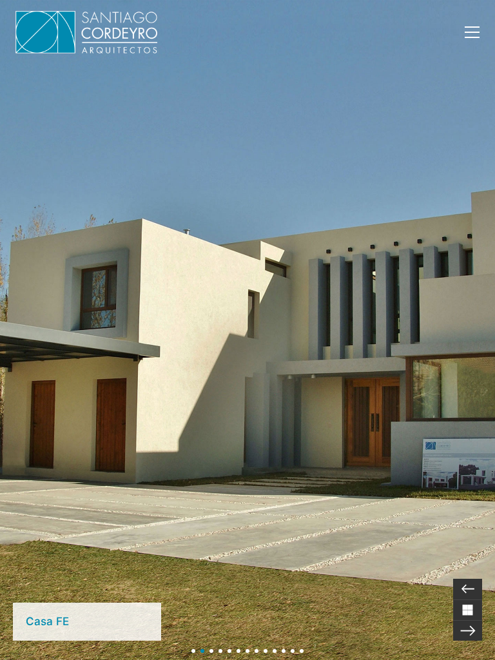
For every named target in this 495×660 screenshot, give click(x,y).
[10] (274, 651)
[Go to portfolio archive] (467, 609)
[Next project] (467, 630)
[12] (292, 651)
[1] (193, 651)
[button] (472, 32)
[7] (247, 651)
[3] (211, 651)
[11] (283, 651)
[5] (229, 651)
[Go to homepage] (86, 32)
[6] (238, 651)
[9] (265, 651)
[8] (256, 651)
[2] (202, 651)
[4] (220, 651)
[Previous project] (467, 589)
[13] (301, 651)
